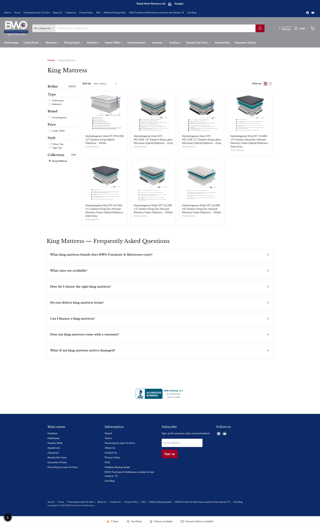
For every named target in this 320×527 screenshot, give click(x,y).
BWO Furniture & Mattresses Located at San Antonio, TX (156, 12)
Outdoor (174, 42)
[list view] (270, 83)
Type (52, 94)
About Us (57, 12)
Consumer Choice (245, 42)
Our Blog (191, 12)
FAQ (98, 12)
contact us (162, 278)
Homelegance (59, 117)
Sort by (86, 83)
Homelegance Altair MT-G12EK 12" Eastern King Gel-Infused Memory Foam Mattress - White (153, 209)
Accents (157, 42)
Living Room (31, 42)
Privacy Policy (86, 12)
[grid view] (265, 83)
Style (52, 138)
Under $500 (58, 130)
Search (7, 12)
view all (72, 86)
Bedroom (52, 42)
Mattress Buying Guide (115, 12)
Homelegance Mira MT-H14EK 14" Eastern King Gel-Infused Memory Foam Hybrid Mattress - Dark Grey (250, 141)
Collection (56, 155)
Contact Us (70, 12)
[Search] (260, 28)
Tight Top (57, 147)
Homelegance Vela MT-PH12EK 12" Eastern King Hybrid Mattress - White (104, 139)
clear (73, 154)
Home (51, 60)
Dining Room (72, 42)
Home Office (113, 42)
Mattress (92, 42)
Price (52, 124)
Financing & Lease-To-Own (37, 12)
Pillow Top (57, 144)
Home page (11, 42)
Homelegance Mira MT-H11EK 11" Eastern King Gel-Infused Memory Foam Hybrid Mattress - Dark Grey (105, 211)
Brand (52, 111)
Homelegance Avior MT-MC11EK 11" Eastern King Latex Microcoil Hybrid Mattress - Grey (201, 139)
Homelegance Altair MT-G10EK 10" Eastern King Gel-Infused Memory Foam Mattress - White (201, 209)
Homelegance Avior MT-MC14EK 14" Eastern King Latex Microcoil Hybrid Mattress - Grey (153, 139)
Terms (17, 12)
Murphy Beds (55, 443)
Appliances (54, 448)
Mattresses (58, 100)
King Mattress (59, 161)
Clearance (53, 452)
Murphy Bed (222, 42)
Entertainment (137, 42)
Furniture (52, 433)
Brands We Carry (197, 42)
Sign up (169, 454)
